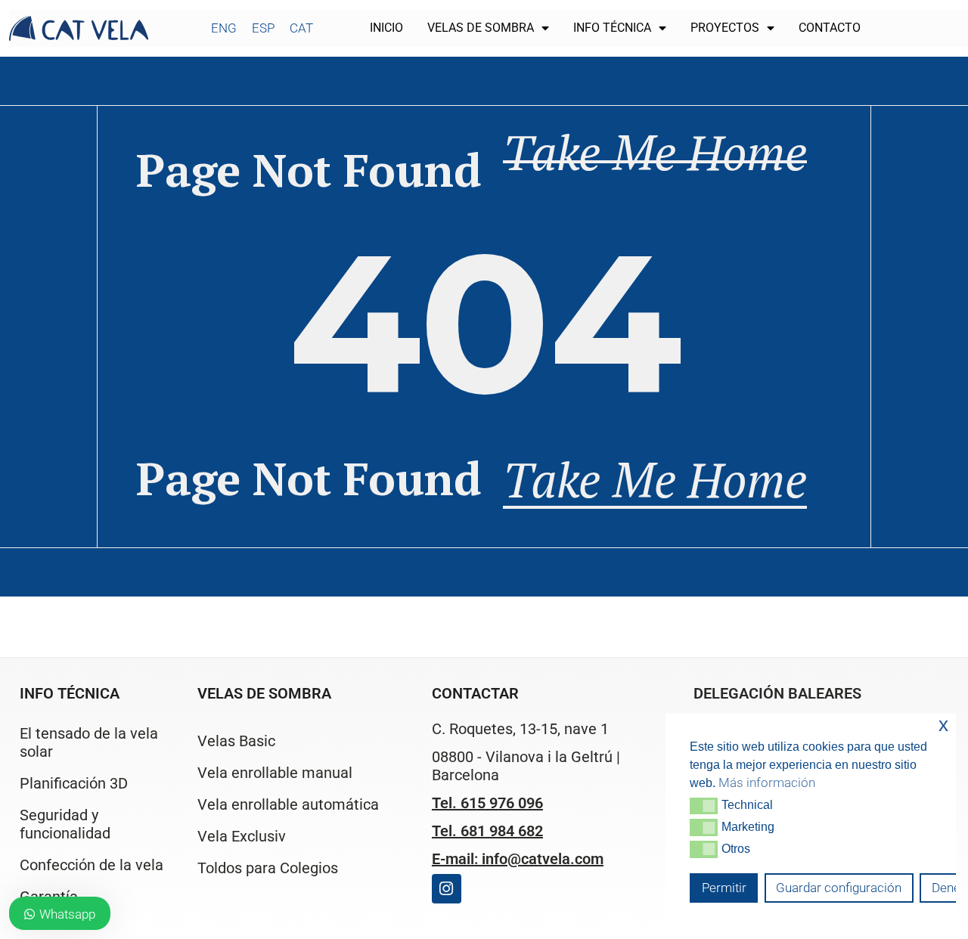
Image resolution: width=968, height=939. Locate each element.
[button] (704, 806)
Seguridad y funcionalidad (65, 824)
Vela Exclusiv (241, 836)
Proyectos (724, 27)
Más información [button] (766, 782)
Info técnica (612, 27)
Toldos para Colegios (267, 868)
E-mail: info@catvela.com (517, 859)
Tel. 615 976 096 (487, 803)
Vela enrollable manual (274, 773)
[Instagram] (446, 888)
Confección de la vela (91, 865)
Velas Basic (236, 741)
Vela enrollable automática (288, 804)
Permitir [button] (724, 887)
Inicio (386, 27)
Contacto (830, 27)
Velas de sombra (480, 27)
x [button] (943, 724)
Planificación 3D (74, 783)
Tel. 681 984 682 (487, 831)
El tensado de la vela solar (89, 742)
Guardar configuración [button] (838, 887)
